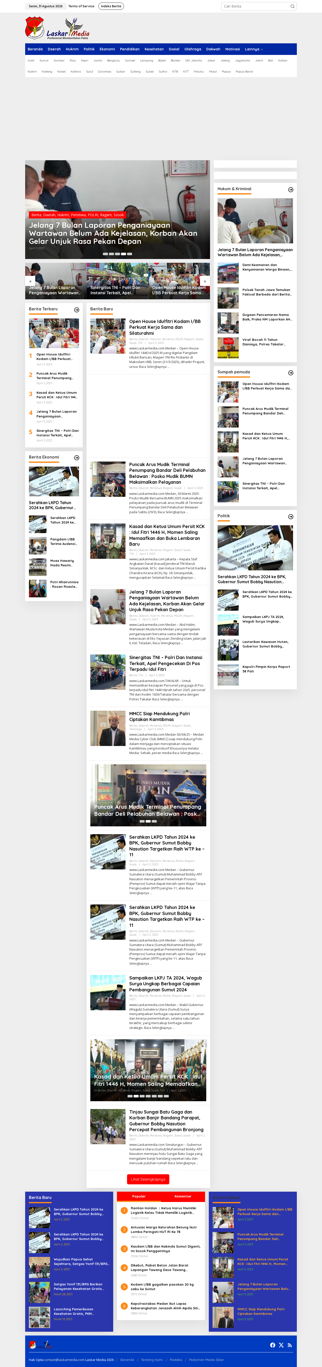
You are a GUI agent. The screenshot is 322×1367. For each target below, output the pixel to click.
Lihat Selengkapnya (148, 1179)
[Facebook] (272, 1345)
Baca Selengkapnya (153, 367)
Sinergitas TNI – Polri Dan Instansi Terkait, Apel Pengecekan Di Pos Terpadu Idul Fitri (115, 290)
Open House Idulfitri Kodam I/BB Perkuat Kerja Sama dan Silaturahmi (179, 290)
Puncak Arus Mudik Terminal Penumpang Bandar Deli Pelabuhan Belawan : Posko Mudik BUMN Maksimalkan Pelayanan (55, 375)
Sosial (199, 339)
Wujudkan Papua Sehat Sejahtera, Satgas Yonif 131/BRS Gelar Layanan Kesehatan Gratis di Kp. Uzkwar (81, 1261)
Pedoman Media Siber (206, 1360)
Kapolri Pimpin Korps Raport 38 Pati (266, 669)
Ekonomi (155, 861)
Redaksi (176, 1360)
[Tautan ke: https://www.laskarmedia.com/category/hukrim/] (291, 190)
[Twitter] (281, 1345)
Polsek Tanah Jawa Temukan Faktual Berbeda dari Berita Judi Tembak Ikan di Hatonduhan (266, 292)
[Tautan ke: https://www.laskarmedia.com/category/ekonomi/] (77, 458)
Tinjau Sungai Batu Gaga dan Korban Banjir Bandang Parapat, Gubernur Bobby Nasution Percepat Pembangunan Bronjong (166, 1120)
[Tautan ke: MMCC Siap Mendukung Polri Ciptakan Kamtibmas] (108, 728)
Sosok (119, 214)
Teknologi (135, 729)
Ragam (106, 214)
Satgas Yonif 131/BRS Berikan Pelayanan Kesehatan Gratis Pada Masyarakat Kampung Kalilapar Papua (78, 1286)
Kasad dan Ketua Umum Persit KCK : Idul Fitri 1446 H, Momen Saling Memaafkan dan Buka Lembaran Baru (56, 394)
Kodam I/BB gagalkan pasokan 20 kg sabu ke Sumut (162, 1286)
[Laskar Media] (57, 27)
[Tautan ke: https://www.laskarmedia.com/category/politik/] (291, 517)
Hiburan (155, 339)
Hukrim (63, 214)
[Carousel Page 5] (129, 254)
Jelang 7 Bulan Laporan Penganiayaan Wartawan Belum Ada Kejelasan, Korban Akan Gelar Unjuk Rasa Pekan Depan (113, 233)
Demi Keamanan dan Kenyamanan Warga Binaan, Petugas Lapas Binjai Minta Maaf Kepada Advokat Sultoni (268, 267)
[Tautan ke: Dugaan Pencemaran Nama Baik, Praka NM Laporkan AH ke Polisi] (228, 322)
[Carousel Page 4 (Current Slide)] (123, 254)
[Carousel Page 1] (105, 254)
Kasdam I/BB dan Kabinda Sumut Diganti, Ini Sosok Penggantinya (165, 1248)
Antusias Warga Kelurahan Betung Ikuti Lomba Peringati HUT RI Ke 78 (163, 1229)
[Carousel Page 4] (148, 1096)
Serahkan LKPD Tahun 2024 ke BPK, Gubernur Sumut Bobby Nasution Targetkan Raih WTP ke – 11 (53, 505)
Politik (179, 861)
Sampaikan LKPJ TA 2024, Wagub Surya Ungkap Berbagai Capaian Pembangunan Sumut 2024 (165, 984)
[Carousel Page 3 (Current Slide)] (154, 821)
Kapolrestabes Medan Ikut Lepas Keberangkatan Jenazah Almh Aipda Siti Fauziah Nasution (164, 1305)
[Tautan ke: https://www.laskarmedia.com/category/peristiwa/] (77, 310)
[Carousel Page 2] (111, 254)
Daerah (49, 214)
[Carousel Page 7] (166, 1096)
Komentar (183, 1196)
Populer (139, 1196)
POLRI (93, 214)
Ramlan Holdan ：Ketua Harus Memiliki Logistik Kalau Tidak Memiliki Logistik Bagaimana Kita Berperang (163, 1210)
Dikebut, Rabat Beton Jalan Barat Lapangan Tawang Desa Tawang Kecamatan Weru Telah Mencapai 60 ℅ (163, 1267)
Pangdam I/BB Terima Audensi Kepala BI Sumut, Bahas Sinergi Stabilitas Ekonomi (64, 541)
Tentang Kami (152, 1360)
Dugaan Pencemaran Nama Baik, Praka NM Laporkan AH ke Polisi (266, 317)
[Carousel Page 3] (117, 254)
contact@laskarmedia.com (64, 1359)
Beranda (127, 1360)
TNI (140, 343)
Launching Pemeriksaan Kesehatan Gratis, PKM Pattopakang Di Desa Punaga (78, 1311)
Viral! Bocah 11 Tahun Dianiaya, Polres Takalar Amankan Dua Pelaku (263, 342)
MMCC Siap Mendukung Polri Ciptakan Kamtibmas (159, 716)
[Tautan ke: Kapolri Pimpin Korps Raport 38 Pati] (228, 674)
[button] (292, 6)
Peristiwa (78, 214)
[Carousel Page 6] (160, 1096)
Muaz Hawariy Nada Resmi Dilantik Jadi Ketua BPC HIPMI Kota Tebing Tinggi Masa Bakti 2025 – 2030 (64, 563)
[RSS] (290, 1345)
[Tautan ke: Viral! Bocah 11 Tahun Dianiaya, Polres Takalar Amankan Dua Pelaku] (228, 347)
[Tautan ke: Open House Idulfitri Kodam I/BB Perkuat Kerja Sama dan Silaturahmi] (179, 281)
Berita (36, 214)
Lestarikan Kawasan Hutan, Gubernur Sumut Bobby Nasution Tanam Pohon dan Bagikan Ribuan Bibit (266, 644)
